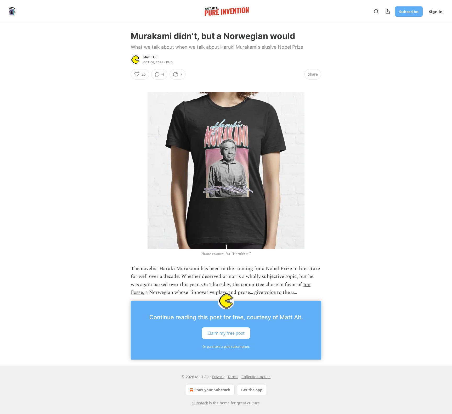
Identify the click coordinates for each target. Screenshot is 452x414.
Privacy (218, 376)
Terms (233, 376)
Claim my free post (226, 333)
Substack (200, 402)
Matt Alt (150, 57)
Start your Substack (212, 389)
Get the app (251, 389)
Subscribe (409, 11)
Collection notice (255, 376)
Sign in (436, 11)
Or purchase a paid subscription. (226, 346)
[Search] (376, 11)
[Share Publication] (387, 11)
